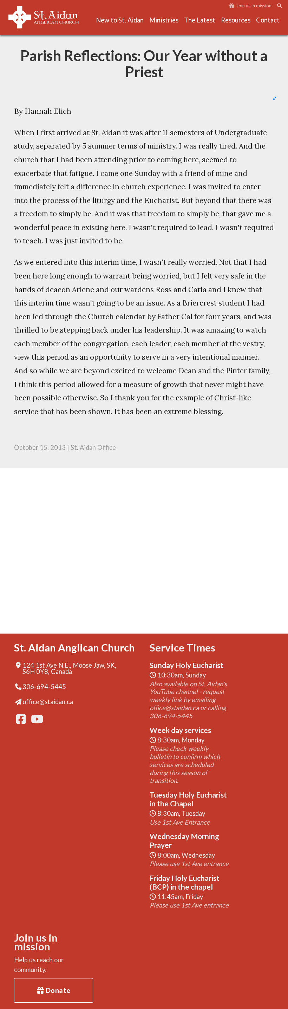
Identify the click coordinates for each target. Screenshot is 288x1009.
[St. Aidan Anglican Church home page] (43, 17)
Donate (57, 990)
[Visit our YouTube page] (35, 719)
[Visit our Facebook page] (20, 719)
